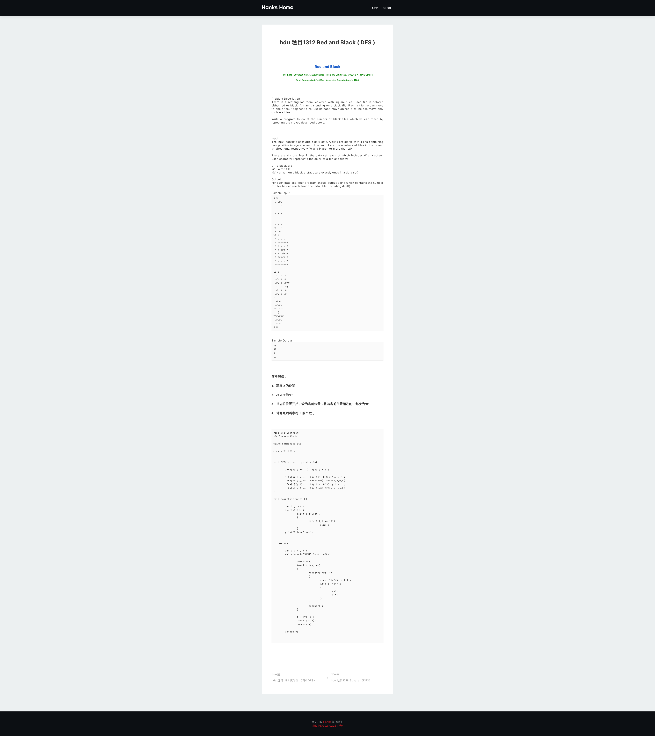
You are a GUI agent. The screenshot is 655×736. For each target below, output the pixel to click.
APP (375, 8)
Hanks (327, 722)
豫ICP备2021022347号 (327, 725)
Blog (387, 8)
